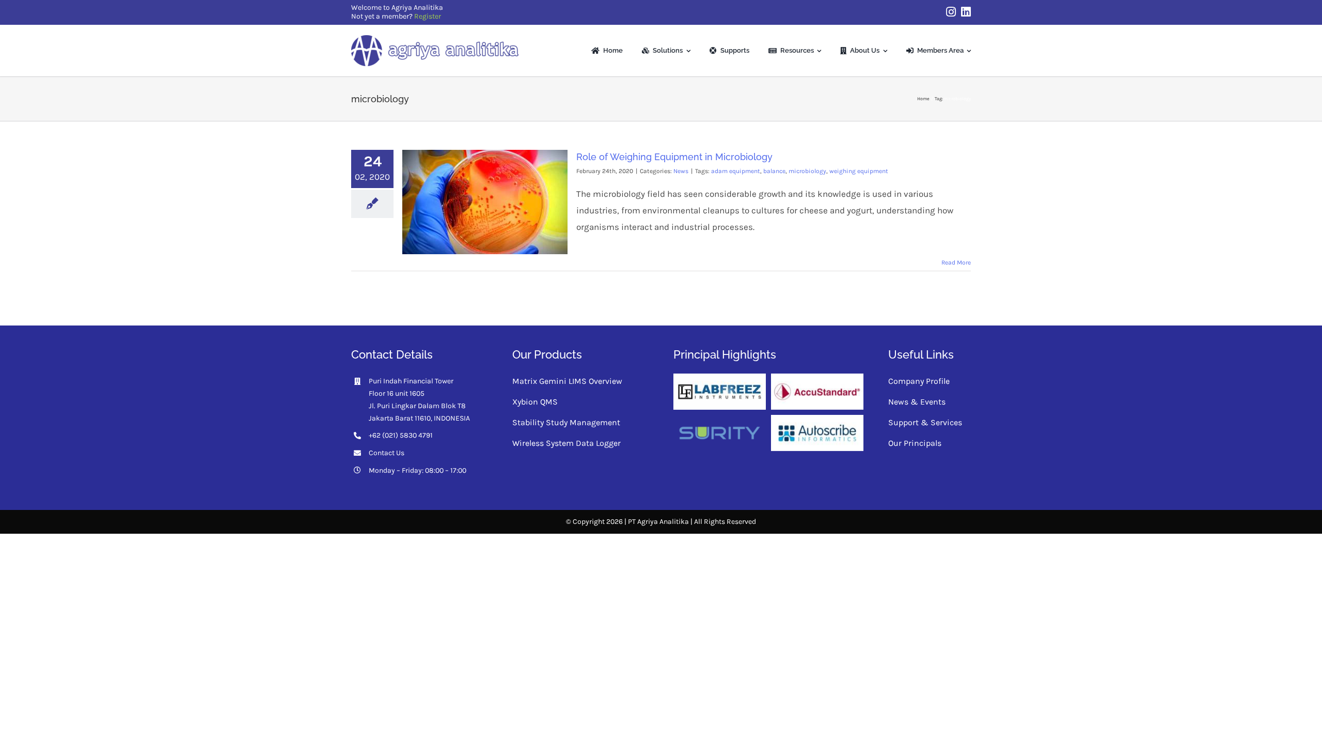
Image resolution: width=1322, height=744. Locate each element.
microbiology (807, 171)
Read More (956, 262)
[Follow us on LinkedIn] (966, 12)
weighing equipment (858, 171)
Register (427, 16)
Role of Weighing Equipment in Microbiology (674, 156)
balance (774, 171)
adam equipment (735, 171)
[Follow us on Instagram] (951, 12)
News (680, 171)
